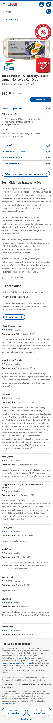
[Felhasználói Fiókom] (41, 4)
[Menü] (4, 4)
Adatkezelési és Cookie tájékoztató (17, 662)
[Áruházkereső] (48, 4)
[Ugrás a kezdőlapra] (12, 4)
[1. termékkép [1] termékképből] (26, 49)
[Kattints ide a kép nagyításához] (7, 68)
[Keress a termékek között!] (48, 11)
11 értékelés (28, 84)
